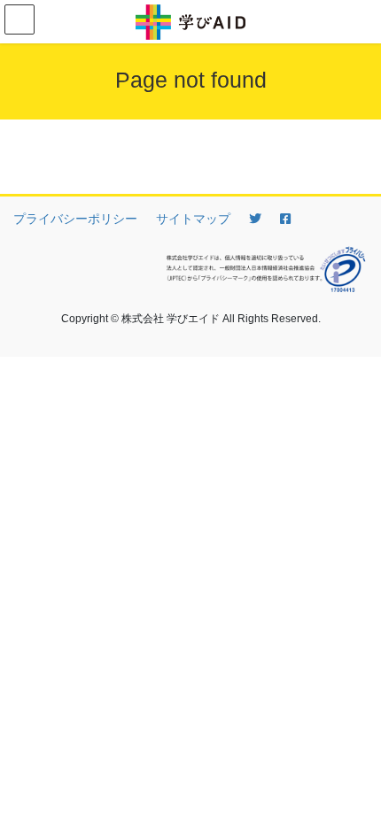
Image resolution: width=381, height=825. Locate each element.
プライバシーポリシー (75, 219)
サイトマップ (193, 219)
